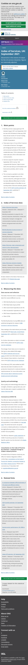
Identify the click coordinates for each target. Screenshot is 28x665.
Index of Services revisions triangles (12, 263)
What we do (4, 616)
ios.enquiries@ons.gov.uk (8, 590)
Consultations (5, 642)
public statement (18, 435)
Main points (6, 96)
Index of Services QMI (7, 391)
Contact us (4, 621)
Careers (3, 618)
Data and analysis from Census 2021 (12, 44)
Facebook (4, 637)
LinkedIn (3, 640)
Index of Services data (8, 98)
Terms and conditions (7, 609)
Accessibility (5, 602)
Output (4, 47)
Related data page (15, 279)
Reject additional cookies (13, 26)
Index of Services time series (10, 207)
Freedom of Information (8, 625)
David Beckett (4, 78)
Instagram (4, 635)
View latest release (8, 68)
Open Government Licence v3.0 (13, 658)
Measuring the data (8, 99)
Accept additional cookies (13, 23)
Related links (6, 101)
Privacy (3, 606)
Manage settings (6, 29)
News (3, 623)
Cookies (3, 604)
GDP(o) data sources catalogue (15, 360)
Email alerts (4, 647)
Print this (9, 108)
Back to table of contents (8, 197)
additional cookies (19, 14)
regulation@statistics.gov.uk (10, 468)
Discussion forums (6, 644)
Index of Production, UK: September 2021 (13, 554)
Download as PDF (6, 112)
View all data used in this (14, 118)
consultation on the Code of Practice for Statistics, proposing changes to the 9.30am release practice (13, 461)
